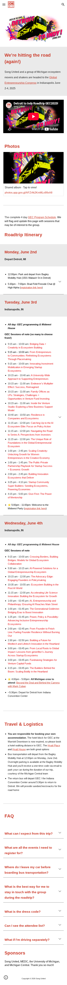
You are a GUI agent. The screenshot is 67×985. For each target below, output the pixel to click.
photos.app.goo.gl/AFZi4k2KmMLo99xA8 (28, 192)
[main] (33, 71)
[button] (4, 4)
